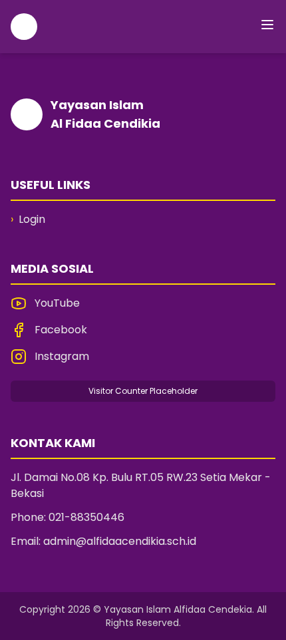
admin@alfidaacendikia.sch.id (119, 541)
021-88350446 (86, 517)
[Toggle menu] (267, 25)
